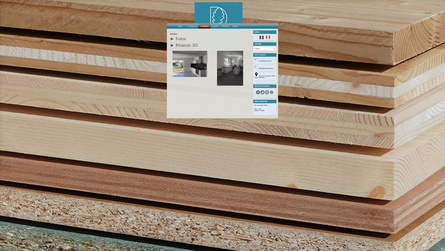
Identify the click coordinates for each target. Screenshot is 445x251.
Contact (235, 26)
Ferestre (215, 26)
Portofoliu (225, 26)
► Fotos (178, 38)
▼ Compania (192, 26)
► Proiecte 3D (184, 45)
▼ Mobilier (204, 26)
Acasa (180, 26)
